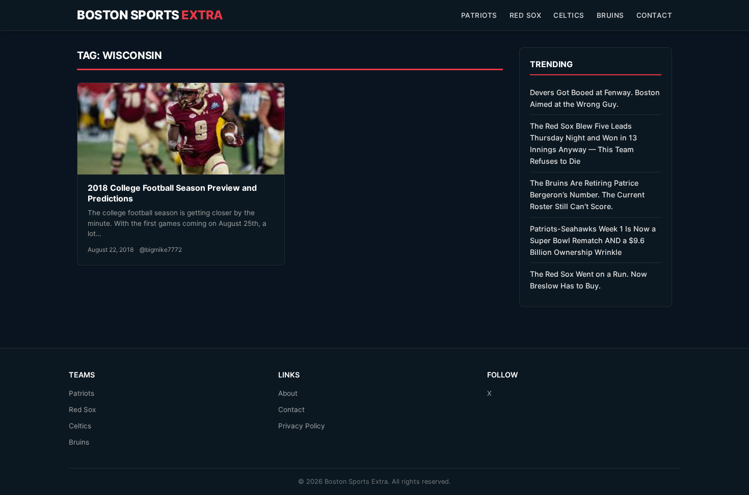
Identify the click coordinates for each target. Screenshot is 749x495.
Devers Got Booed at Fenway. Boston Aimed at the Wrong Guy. (595, 98)
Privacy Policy (301, 426)
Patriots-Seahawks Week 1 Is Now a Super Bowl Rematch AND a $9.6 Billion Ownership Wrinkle (593, 240)
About (288, 393)
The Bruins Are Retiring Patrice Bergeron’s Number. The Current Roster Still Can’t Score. (587, 195)
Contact (654, 15)
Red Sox (526, 15)
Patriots (479, 15)
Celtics (568, 15)
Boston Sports (150, 15)
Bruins (610, 15)
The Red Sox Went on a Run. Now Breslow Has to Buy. (588, 280)
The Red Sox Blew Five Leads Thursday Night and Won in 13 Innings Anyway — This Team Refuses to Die (583, 143)
